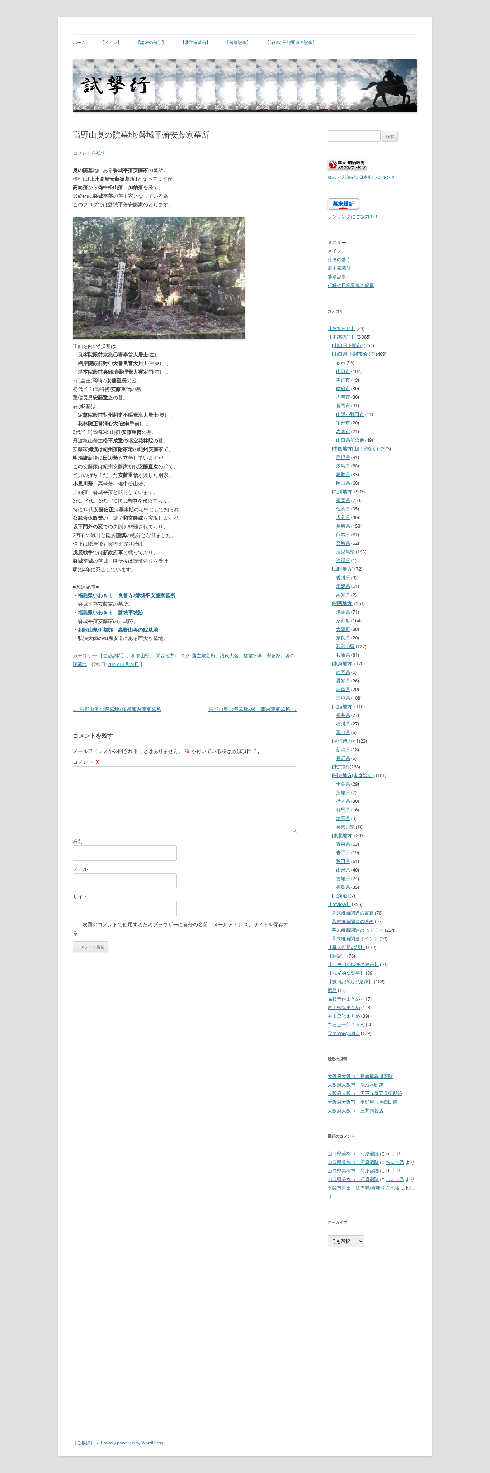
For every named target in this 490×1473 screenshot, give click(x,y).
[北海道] (340, 895)
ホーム (79, 42)
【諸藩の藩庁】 (151, 42)
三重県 (343, 698)
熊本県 (343, 534)
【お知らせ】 (341, 328)
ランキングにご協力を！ (353, 216)
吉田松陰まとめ (344, 1007)
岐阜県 (343, 689)
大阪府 (343, 629)
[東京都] (340, 766)
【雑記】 (337, 956)
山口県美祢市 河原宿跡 (353, 1153)
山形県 (343, 870)
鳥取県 (343, 474)
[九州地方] (342, 491)
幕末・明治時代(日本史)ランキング (361, 177)
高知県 (343, 594)
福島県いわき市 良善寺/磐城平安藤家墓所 (126, 595)
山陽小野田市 (350, 414)
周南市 (343, 397)
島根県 (343, 457)
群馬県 (343, 809)
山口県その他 (350, 440)
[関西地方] (165, 655)
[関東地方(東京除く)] (353, 775)
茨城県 (343, 792)
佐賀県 (343, 508)
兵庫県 (343, 655)
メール (80, 868)
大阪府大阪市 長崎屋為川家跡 (360, 1076)
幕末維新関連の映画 (353, 921)
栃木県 (343, 801)
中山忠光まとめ (344, 1016)
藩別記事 (337, 276)
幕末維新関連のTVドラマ (358, 930)
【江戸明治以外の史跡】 (353, 964)
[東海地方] (342, 663)
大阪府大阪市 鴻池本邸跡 (355, 1084)
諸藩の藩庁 (339, 259)
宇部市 (343, 422)
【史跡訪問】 (112, 655)
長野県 (343, 758)
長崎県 (343, 526)
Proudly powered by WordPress (132, 1443)
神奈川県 (345, 827)
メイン (334, 251)
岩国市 (343, 431)
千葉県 (343, 784)
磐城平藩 (252, 655)
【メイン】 (111, 42)
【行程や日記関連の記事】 (291, 42)
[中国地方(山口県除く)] (356, 448)
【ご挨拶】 (83, 1443)
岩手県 (343, 852)
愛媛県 (343, 586)
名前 (78, 841)
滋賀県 (343, 612)
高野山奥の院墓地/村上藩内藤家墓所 (252, 709)
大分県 (343, 517)
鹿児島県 (345, 551)
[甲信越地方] (345, 741)
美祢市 (343, 379)
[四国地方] (342, 569)
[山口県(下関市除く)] (353, 354)
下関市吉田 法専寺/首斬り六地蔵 (363, 1188)
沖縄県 (343, 560)
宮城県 (343, 878)
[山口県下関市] (347, 345)
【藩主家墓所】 (195, 42)
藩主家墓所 (203, 655)
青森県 (343, 844)
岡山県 (343, 483)
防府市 (343, 388)
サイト (80, 896)
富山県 (343, 732)
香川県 (343, 577)
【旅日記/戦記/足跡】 (350, 981)
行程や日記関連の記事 (351, 285)
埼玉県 (343, 818)
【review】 (339, 904)
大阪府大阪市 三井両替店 (355, 1110)
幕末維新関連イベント (355, 938)
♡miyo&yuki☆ (344, 1033)
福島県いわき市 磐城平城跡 (110, 612)
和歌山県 (140, 655)
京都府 (343, 620)
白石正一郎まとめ (346, 1024)
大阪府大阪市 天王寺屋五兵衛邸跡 (365, 1093)
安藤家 (274, 655)
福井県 (343, 715)
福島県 (343, 887)
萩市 (340, 362)
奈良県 (343, 637)
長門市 (343, 405)
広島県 (343, 465)
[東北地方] (342, 835)
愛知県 (343, 680)
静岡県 (343, 672)
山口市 (343, 371)
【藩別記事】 (238, 42)
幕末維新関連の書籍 (353, 913)
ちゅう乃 (395, 1162)
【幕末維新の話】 (346, 947)
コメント (86, 761)
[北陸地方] (342, 706)
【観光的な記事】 (346, 973)
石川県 (343, 723)
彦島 (332, 990)
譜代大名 (229, 655)
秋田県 (343, 861)
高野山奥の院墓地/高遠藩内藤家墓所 (117, 709)
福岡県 (343, 500)
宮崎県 (343, 543)
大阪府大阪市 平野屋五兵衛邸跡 (362, 1102)
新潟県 (343, 749)
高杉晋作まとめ (344, 998)
